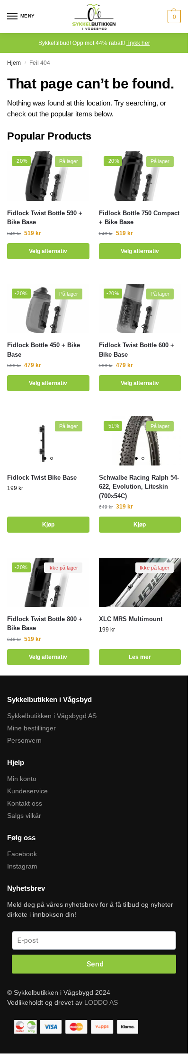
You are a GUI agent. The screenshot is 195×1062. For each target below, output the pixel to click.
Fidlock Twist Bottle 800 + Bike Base (44, 623)
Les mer (140, 657)
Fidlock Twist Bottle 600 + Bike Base (136, 350)
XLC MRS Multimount (130, 619)
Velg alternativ (48, 251)
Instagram (22, 866)
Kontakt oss (24, 803)
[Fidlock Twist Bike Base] (48, 440)
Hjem (14, 63)
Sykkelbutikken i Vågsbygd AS (52, 716)
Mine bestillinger (31, 728)
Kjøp (48, 524)
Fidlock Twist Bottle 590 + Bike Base (44, 218)
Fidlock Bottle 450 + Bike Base (43, 350)
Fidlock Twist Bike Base (42, 477)
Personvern (24, 740)
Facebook (22, 854)
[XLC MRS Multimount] (140, 582)
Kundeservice (27, 791)
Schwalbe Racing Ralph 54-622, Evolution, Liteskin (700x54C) (139, 487)
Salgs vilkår (24, 815)
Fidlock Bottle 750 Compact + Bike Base (139, 218)
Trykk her (138, 43)
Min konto (21, 778)
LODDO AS (101, 1002)
